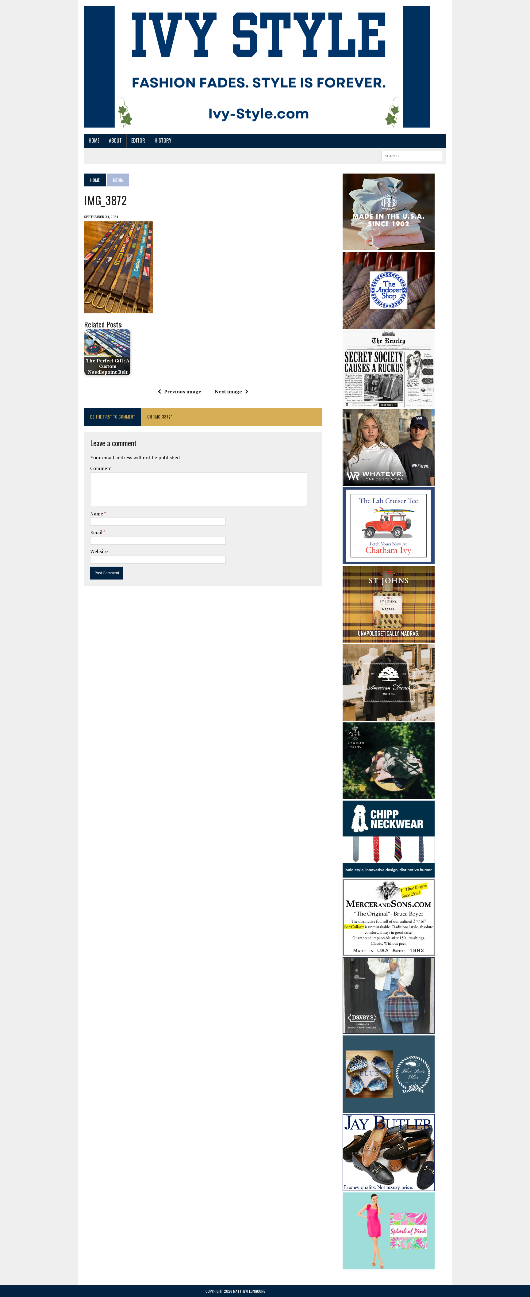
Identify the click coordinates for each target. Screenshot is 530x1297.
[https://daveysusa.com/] (389, 1030)
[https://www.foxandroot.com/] (389, 794)
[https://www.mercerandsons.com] (389, 951)
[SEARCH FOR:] (412, 155)
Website (99, 551)
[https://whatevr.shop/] (389, 481)
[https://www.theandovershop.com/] (389, 324)
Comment (101, 468)
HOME (94, 140)
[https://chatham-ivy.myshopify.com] (389, 560)
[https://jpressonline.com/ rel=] (389, 246)
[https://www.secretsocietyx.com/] (389, 403)
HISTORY (163, 140)
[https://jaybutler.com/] (389, 1186)
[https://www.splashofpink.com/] (389, 1265)
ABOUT (115, 140)
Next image (228, 391)
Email (96, 532)
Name (97, 513)
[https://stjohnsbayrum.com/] (389, 638)
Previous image (182, 391)
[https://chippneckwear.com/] (389, 873)
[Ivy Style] (257, 67)
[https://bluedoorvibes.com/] (389, 1108)
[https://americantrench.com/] (389, 716)
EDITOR (138, 140)
